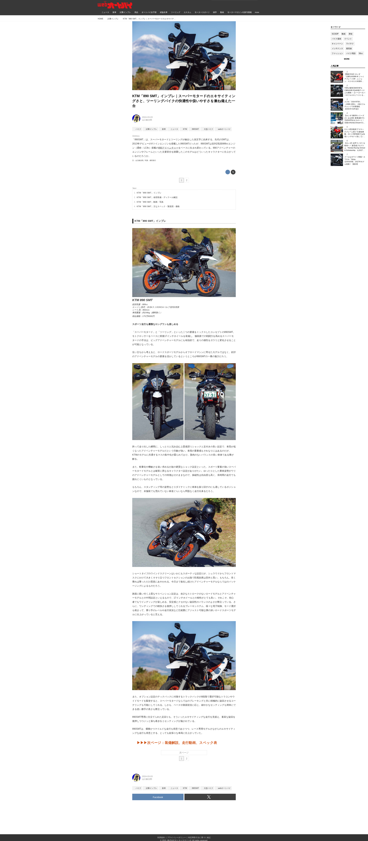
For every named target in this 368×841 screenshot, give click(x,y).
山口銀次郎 (147, 120)
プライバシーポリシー (176, 837)
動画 (343, 34)
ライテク (350, 44)
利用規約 (161, 837)
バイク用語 (350, 53)
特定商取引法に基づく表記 (199, 837)
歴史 (350, 34)
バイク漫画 (336, 39)
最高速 (349, 48)
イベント (348, 39)
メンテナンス (337, 48)
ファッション (337, 53)
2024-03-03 (147, 117)
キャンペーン (337, 44)
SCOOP (335, 34)
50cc (361, 53)
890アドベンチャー (168, 148)
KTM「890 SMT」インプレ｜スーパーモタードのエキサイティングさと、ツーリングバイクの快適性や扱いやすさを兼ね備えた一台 (183, 100)
